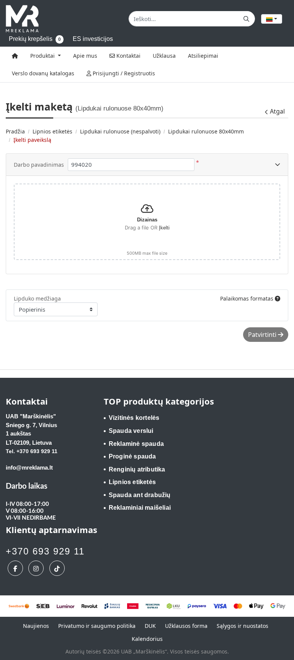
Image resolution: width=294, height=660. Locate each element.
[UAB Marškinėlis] (22, 18)
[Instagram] (37, 568)
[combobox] (271, 19)
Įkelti (164, 227)
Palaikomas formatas (247, 298)
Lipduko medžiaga (37, 298)
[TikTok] (58, 568)
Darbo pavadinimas (39, 164)
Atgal (277, 111)
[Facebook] (16, 568)
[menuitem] (15, 56)
